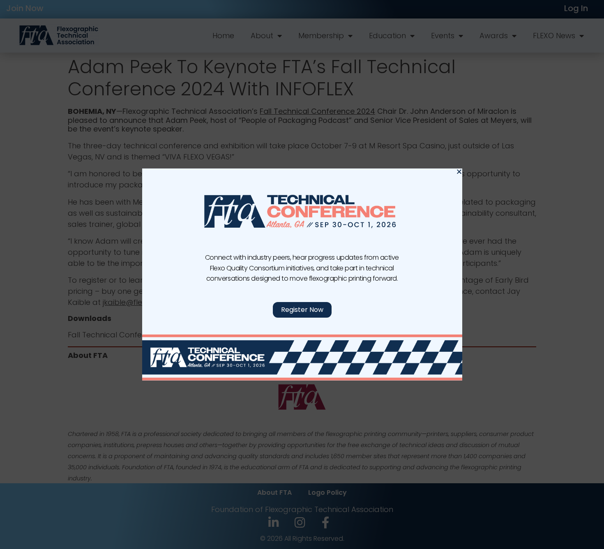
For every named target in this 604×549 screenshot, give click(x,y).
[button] (459, 171)
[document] (302, 274)
